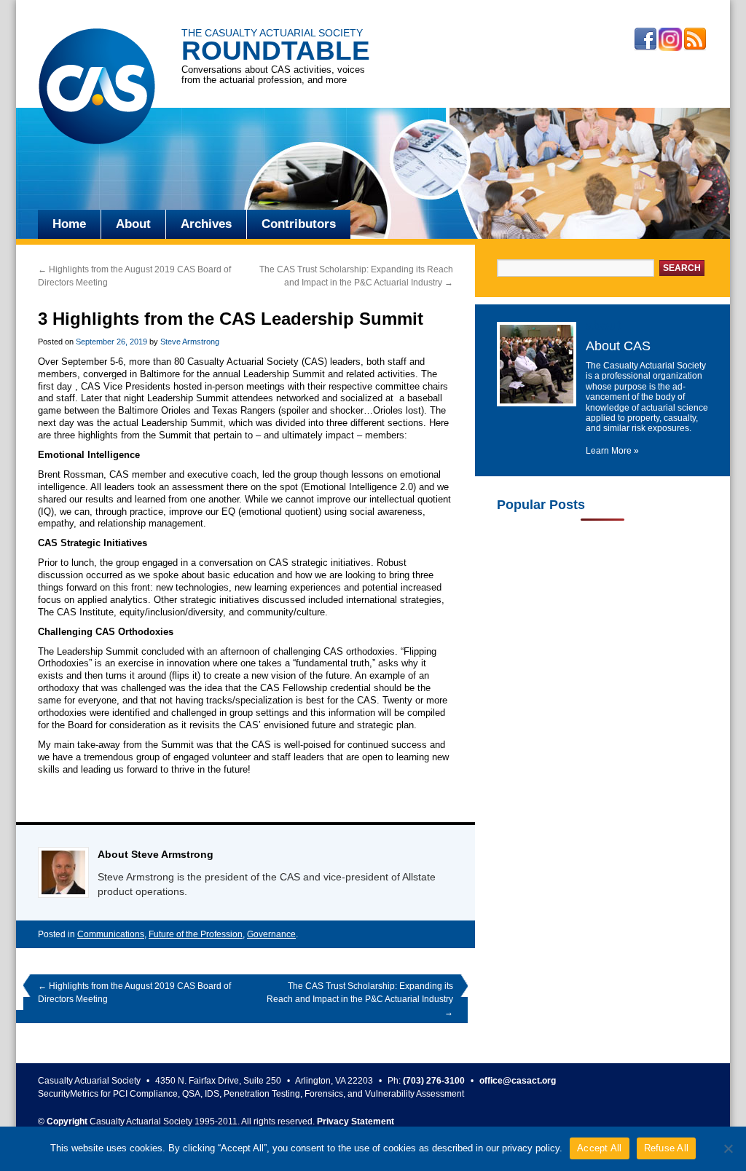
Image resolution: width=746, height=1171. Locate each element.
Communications (110, 934)
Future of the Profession (196, 934)
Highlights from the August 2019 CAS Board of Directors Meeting (134, 992)
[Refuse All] (728, 1148)
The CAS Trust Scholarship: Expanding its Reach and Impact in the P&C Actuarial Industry (360, 999)
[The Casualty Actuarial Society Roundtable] (97, 88)
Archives (206, 224)
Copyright (67, 1121)
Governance (271, 934)
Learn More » (612, 451)
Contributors (299, 224)
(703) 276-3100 (434, 1081)
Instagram (670, 39)
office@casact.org (517, 1081)
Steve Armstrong (189, 341)
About (133, 224)
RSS (695, 39)
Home (69, 224)
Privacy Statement (355, 1121)
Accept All (599, 1148)
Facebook (645, 39)
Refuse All (666, 1148)
